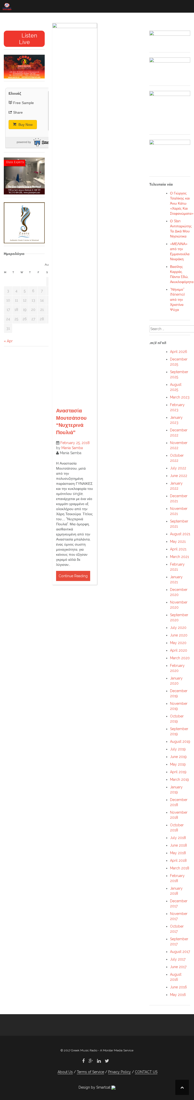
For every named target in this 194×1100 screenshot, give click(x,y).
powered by (24, 142)
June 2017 (178, 967)
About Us (65, 1072)
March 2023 (179, 397)
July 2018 (178, 838)
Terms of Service (90, 1072)
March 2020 (180, 658)
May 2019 (178, 764)
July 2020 (178, 628)
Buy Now (25, 125)
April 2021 (178, 549)
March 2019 (179, 779)
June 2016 (178, 987)
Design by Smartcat (95, 1087)
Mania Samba (72, 448)
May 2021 (178, 541)
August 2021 (180, 534)
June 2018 (178, 845)
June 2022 (178, 476)
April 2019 (178, 772)
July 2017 (177, 959)
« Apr (8, 341)
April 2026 (178, 352)
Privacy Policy (119, 1072)
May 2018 (178, 853)
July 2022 (178, 468)
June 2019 (178, 757)
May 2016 (178, 995)
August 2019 (180, 741)
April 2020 (178, 650)
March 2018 (179, 868)
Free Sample (23, 103)
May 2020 (178, 643)
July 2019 (178, 749)
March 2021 (179, 557)
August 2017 (180, 952)
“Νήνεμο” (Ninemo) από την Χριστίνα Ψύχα (177, 299)
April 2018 (178, 860)
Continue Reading (73, 576)
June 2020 (178, 635)
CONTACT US (146, 1072)
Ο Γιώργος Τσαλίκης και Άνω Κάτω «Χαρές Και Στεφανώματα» (181, 203)
